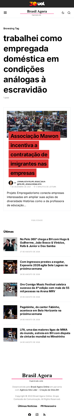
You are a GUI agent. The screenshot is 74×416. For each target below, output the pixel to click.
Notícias (26, 126)
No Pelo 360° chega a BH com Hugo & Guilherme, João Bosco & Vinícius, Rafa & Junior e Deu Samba (44, 242)
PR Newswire (48, 406)
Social (39, 126)
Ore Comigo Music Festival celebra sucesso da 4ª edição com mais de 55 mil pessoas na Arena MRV (44, 288)
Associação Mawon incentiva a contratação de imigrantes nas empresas (34, 154)
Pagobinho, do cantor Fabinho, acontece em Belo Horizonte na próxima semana (40, 310)
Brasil (13, 126)
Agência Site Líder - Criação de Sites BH (39, 390)
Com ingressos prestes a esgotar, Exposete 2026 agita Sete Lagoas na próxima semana (44, 265)
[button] (5, 13)
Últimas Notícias (27, 406)
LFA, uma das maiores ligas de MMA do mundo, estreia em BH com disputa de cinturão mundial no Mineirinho (45, 333)
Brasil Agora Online (40, 386)
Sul (49, 126)
